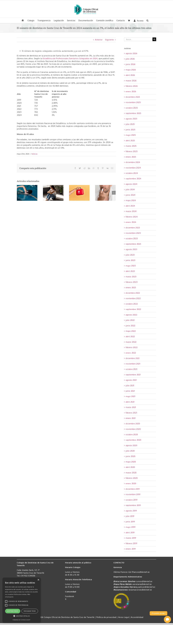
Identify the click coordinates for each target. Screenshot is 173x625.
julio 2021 (130, 385)
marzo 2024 (131, 211)
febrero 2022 (131, 347)
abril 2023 (130, 271)
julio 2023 (130, 255)
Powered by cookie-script (21, 620)
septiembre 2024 (133, 178)
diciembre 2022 (133, 293)
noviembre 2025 (133, 102)
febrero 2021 (131, 413)
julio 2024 (130, 189)
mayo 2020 (131, 462)
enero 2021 (131, 418)
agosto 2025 (131, 119)
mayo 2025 (131, 135)
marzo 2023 (131, 276)
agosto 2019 (131, 511)
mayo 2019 (130, 527)
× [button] (38, 580)
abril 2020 (130, 467)
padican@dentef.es (146, 587)
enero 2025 (131, 157)
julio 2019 (130, 516)
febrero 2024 (132, 217)
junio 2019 (130, 521)
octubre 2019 (131, 500)
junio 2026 (130, 64)
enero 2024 (131, 222)
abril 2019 (130, 532)
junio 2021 (130, 391)
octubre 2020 (132, 434)
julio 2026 (130, 59)
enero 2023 (131, 287)
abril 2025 (130, 140)
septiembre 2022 (133, 309)
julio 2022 (130, 320)
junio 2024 (130, 195)
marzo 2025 (131, 146)
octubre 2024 (132, 173)
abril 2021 (130, 402)
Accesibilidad (137, 617)
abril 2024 (130, 206)
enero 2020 (131, 483)
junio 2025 (130, 129)
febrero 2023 (131, 282)
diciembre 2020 (133, 423)
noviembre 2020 (133, 429)
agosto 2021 (131, 380)
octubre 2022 (132, 304)
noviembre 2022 (133, 298)
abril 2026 (130, 75)
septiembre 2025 (133, 113)
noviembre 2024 (133, 168)
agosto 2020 (131, 445)
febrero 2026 (132, 86)
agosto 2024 (131, 184)
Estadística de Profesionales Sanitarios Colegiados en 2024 (70, 58)
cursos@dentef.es (144, 581)
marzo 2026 (131, 80)
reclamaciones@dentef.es (140, 590)
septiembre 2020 (133, 440)
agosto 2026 (131, 53)
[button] (147, 20)
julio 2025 (130, 124)
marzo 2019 (131, 538)
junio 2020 (130, 456)
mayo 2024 (131, 200)
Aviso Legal (123, 617)
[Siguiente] (114, 193)
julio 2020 (130, 451)
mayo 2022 (131, 331)
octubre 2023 (132, 238)
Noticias (34, 154)
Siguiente (109, 39)
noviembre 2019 (133, 494)
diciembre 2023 (133, 227)
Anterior (99, 39)
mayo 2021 (130, 396)
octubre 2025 (132, 108)
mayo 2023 (131, 266)
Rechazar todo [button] (30, 611)
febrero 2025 (132, 151)
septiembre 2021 (133, 374)
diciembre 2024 (133, 162)
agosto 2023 (131, 249)
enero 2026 (131, 91)
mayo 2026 (131, 70)
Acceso (140, 20)
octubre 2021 (131, 369)
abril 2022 (130, 336)
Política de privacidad (106, 617)
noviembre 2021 (133, 364)
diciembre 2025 (133, 97)
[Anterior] (19, 193)
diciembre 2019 (133, 489)
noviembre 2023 (133, 233)
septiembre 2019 (133, 505)
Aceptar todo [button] (12, 611)
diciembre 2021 (132, 358)
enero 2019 (131, 549)
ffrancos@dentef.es (141, 572)
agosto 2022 (131, 315)
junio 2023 (130, 260)
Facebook (69, 596)
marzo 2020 (131, 472)
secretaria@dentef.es (142, 584)
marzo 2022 (131, 342)
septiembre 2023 (133, 244)
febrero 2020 (132, 478)
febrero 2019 (131, 543)
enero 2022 (131, 353)
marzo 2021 (131, 407)
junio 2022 (130, 325)
